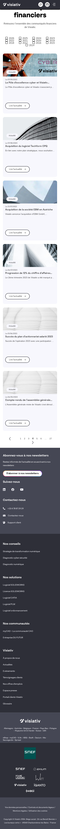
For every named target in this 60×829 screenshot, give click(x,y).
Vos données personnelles (16, 807)
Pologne (53, 728)
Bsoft (31, 738)
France (35, 728)
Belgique (27, 728)
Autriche (18, 728)
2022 (11, 40)
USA (44, 731)
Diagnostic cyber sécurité (15, 558)
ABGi (25, 738)
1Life (19, 738)
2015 (52, 43)
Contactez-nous (15, 516)
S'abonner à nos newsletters (22, 473)
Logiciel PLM (9, 604)
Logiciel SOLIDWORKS (13, 585)
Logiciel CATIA (10, 598)
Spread (18, 740)
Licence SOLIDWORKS (13, 591)
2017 (25, 43)
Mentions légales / (21, 811)
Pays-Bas (44, 728)
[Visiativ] (16, 4)
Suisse (38, 731)
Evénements (9, 671)
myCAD (13, 738)
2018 (11, 43)
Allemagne (8, 728)
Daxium (38, 738)
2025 (25, 38)
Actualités (7, 665)
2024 (38, 38)
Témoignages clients (12, 678)
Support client (14, 523)
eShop (5, 738)
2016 (38, 43)
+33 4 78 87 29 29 (16, 509)
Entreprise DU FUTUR (13, 638)
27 (51, 438)
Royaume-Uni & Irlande (24, 731)
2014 (31, 45)
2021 (25, 40)
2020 (38, 40)
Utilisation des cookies (38, 811)
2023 (52, 38)
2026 (11, 38)
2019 (52, 40)
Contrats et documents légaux (41, 807)
